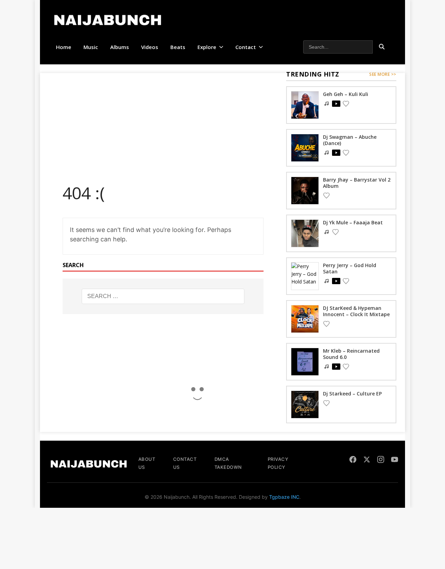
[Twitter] (366, 460)
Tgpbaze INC (284, 497)
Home (63, 46)
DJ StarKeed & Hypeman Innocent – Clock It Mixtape (356, 311)
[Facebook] (352, 460)
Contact (245, 46)
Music (90, 46)
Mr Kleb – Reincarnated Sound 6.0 (351, 353)
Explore (206, 46)
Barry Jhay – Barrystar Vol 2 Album (356, 182)
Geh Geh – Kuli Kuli (345, 94)
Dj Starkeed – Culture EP (352, 393)
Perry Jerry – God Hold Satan (349, 268)
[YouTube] (394, 460)
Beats (177, 46)
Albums (119, 46)
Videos (149, 46)
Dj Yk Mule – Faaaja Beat (353, 222)
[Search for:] (163, 296)
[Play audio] (336, 104)
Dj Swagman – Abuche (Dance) (350, 140)
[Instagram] (380, 460)
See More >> (382, 74)
